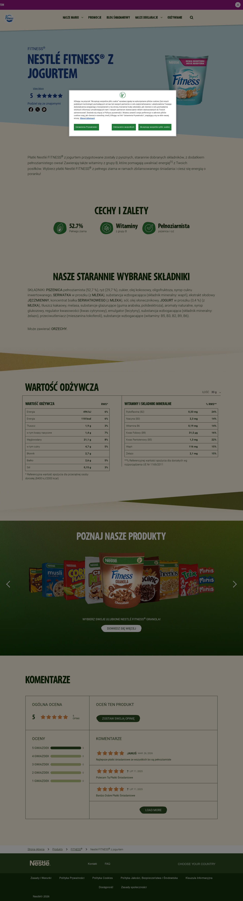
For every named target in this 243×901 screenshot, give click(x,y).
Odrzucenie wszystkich (123, 127)
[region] (122, 113)
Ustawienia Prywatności (86, 127)
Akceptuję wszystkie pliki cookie (155, 127)
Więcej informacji (87, 118)
